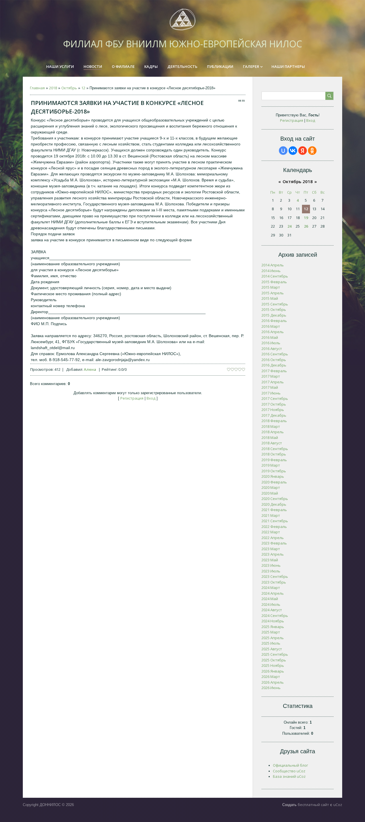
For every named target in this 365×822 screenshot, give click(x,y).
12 (83, 87)
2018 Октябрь (273, 454)
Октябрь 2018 (298, 181)
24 (289, 226)
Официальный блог (290, 765)
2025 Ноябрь (272, 665)
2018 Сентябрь (274, 448)
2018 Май (269, 437)
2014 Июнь (271, 270)
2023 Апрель (272, 554)
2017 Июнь (271, 393)
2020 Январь (272, 476)
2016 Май (269, 337)
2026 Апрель (272, 682)
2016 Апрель (272, 331)
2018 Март (270, 426)
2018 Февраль (274, 420)
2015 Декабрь (273, 315)
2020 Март (270, 487)
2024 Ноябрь (272, 620)
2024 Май (269, 598)
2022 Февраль (274, 526)
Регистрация (131, 398)
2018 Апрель (272, 431)
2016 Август (271, 348)
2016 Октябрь (273, 359)
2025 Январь (272, 626)
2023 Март (270, 548)
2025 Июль (270, 643)
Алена (90, 369)
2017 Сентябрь (274, 398)
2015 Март (270, 287)
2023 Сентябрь (274, 576)
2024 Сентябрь (274, 615)
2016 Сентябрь (274, 354)
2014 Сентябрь (274, 276)
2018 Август (271, 443)
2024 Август (271, 609)
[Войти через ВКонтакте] (293, 150)
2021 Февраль (274, 509)
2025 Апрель (272, 637)
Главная (37, 87)
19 (306, 217)
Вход (151, 398)
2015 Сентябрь (274, 304)
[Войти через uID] (283, 150)
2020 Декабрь (273, 504)
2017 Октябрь (273, 404)
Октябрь (69, 87)
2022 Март (270, 531)
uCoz (337, 804)
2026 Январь (272, 671)
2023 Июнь (271, 565)
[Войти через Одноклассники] (312, 150)
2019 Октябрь (273, 470)
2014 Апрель (272, 265)
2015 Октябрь (273, 309)
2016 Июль (270, 342)
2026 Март (270, 676)
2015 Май (269, 298)
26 (306, 226)
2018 (53, 87)
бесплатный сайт (313, 804)
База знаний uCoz (289, 776)
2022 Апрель (272, 537)
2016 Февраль (274, 320)
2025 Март (270, 632)
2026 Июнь (271, 687)
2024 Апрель (272, 593)
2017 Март (270, 376)
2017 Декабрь (273, 415)
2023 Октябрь (273, 582)
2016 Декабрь (273, 365)
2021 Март (270, 515)
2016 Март (270, 326)
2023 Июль (270, 571)
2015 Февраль (274, 281)
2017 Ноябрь (272, 409)
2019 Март (270, 465)
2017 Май (269, 387)
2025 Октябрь (273, 660)
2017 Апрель (272, 381)
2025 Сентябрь (274, 654)
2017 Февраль (274, 370)
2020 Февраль (274, 482)
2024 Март (270, 587)
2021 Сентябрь (274, 520)
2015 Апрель (272, 292)
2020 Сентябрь (274, 498)
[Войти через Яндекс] (302, 150)
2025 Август (271, 648)
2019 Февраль (274, 459)
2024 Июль (270, 604)
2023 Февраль (274, 543)
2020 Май (269, 493)
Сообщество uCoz (289, 771)
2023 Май (269, 559)
